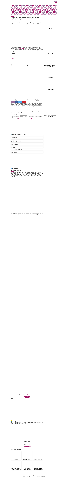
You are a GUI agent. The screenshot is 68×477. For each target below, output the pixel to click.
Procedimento (14, 57)
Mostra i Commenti (27, 446)
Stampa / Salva (27, 396)
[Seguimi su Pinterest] (49, 17)
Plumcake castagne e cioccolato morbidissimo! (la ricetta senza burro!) (37, 454)
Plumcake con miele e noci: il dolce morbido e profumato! (27, 454)
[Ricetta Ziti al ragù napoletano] (50, 22)
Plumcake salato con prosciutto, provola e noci (16, 454)
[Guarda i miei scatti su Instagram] (51, 17)
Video (13, 58)
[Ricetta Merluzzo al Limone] (50, 34)
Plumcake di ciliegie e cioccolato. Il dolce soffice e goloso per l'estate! (27, 464)
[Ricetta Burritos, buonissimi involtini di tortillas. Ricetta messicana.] (50, 109)
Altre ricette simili (14, 62)
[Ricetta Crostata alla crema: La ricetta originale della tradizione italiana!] (50, 59)
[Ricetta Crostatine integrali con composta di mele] (50, 71)
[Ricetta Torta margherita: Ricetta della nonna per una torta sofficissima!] (50, 83)
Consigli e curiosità (15, 59)
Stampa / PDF (13, 102)
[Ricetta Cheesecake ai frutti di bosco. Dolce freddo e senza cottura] (50, 46)
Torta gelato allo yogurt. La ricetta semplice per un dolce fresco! (37, 464)
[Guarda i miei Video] (53, 17)
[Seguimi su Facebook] (48, 17)
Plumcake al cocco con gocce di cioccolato (25, 118)
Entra (55, 1)
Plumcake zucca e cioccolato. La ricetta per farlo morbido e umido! (16, 464)
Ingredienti (13, 54)
